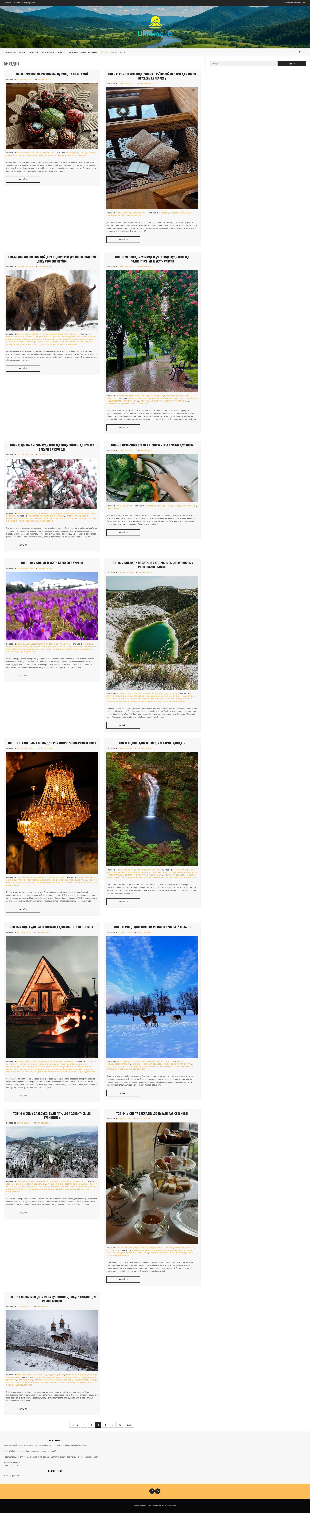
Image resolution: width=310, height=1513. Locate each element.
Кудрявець (41, 155)
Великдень (72, 153)
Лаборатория (48, 883)
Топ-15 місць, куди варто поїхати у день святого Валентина (52, 927)
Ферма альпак (149, 701)
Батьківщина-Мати (143, 1250)
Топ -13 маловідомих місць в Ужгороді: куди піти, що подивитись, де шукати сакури (152, 259)
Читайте (23, 179)
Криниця (12, 1189)
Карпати (78, 647)
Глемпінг (55, 1064)
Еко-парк (52, 337)
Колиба (66, 1187)
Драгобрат (40, 647)
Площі (83, 518)
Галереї (21, 880)
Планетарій (72, 883)
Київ (93, 153)
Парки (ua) (83, 342)
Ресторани (113, 508)
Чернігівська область (47, 344)
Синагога (157, 401)
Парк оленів (69, 342)
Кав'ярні (84, 516)
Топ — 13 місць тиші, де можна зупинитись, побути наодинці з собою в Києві (52, 1299)
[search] (300, 52)
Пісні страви (189, 506)
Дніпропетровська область (156, 872)
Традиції (81, 155)
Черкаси (49, 1072)
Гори (128, 696)
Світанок (60, 1382)
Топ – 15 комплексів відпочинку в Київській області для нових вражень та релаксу (152, 76)
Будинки (25, 1064)
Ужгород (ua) (181, 401)
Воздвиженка (173, 1250)
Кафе (138, 1253)
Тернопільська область (139, 877)
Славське (69, 1189)
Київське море (171, 1064)
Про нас (8, 3)
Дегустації (33, 880)
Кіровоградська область (121, 875)
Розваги (73, 52)
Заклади (129, 396)
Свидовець (71, 649)
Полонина (58, 649)
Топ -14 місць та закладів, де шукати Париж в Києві (152, 1113)
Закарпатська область (84, 337)
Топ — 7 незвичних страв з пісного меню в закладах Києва (152, 445)
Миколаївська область (49, 342)
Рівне (187, 699)
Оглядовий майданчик (28, 1382)
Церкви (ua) (85, 1382)
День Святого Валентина (73, 880)
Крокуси (89, 647)
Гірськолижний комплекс (61, 1184)
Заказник (64, 337)
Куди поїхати (27, 155)
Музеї (61, 155)
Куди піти (13, 155)
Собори (168, 401)
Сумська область (25, 344)
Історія (62, 52)
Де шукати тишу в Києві (82, 1377)
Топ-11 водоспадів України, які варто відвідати (152, 743)
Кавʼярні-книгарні (44, 1380)
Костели (28, 518)
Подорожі (10, 52)
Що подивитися (69, 344)
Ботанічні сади (41, 1377)
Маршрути (48, 153)
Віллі (35, 1064)
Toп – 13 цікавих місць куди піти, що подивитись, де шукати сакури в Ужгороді (52, 447)
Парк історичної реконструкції (166, 699)
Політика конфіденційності (24, 3)
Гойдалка (83, 1184)
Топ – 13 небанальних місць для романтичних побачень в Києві (52, 743)
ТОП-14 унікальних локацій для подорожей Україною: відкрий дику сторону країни (52, 259)
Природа (33, 52)
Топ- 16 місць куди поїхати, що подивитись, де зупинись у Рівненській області (152, 564)
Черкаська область (66, 1072)
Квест (92, 880)
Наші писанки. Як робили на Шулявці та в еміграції (52, 74)
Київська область (180, 213)
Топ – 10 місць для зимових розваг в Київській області (152, 927)
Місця (22, 52)
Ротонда (145, 401)
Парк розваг (165, 1067)
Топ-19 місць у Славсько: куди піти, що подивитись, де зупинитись (52, 1115)
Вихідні (85, 153)
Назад (75, 1425)
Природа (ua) (130, 213)
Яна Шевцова (44, 80)
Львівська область (32, 649)
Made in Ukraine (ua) (127, 1248)
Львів (56, 1069)
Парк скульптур (182, 1067)
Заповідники (14, 339)
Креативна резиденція (83, 1187)
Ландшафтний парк (83, 339)
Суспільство (48, 52)
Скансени (13, 521)
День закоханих (49, 880)
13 (120, 1425)
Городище (139, 696)
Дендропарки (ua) (23, 647)
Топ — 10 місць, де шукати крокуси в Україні (52, 562)
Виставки (91, 877)
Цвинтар (125, 403)
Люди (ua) (30, 153)
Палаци (143, 699)
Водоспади (134, 872)
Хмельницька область (165, 877)
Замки (162, 696)
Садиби (70, 155)
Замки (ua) (179, 398)
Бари (81, 877)
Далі (129, 1425)
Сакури (93, 518)
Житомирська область (185, 872)
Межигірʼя (136, 1067)
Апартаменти (36, 516)
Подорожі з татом (73, 513)
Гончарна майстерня (160, 398)
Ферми (162, 701)
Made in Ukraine (89, 52)
